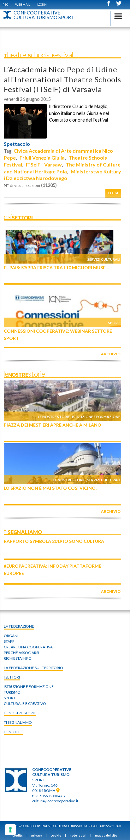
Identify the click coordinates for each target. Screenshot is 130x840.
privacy (36, 835)
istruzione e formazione (29, 686)
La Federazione (19, 626)
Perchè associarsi (21, 652)
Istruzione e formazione (96, 417)
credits (17, 835)
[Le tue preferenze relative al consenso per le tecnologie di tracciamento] (10, 829)
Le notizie (13, 731)
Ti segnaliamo (18, 722)
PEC (5, 4)
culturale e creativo (25, 703)
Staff (9, 641)
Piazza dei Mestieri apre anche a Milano (52, 425)
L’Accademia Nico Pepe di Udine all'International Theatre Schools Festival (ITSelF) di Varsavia (62, 79)
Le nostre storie (54, 417)
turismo (12, 692)
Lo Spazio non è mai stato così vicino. (50, 488)
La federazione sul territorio (33, 667)
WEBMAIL (22, 4)
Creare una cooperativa (28, 647)
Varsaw (53, 164)
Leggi (113, 193)
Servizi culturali (103, 259)
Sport (114, 323)
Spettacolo (17, 143)
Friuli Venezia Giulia (42, 158)
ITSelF (33, 164)
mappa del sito (106, 835)
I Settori (12, 677)
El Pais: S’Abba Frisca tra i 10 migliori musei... (56, 267)
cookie (55, 835)
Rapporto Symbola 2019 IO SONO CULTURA (54, 541)
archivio (111, 354)
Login (42, 4)
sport (9, 697)
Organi (11, 635)
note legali (78, 835)
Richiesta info (18, 658)
